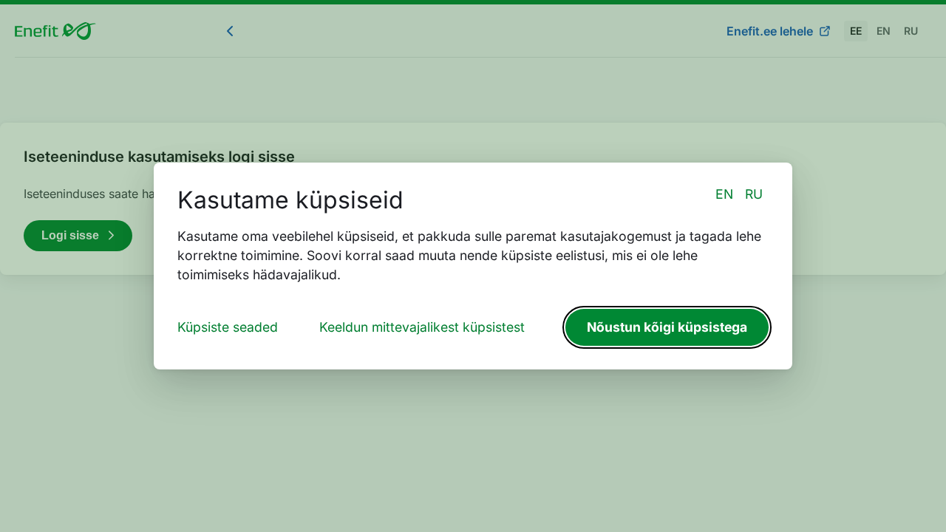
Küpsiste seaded (227, 327)
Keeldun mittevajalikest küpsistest (422, 327)
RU (754, 194)
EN (724, 194)
